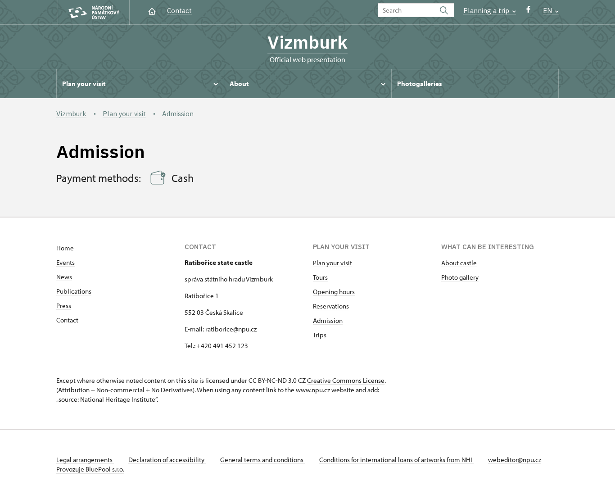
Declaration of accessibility (167, 459)
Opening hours (334, 291)
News (64, 276)
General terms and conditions (262, 459)
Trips (319, 335)
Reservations (331, 306)
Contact (179, 10)
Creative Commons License (345, 380)
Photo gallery (460, 277)
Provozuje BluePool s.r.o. (90, 469)
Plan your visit (332, 263)
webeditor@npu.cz (514, 459)
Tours (320, 277)
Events (65, 262)
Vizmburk (307, 42)
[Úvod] (152, 10)
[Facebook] (528, 11)
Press (63, 305)
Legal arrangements (85, 459)
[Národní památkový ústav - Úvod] (94, 12)
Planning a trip (487, 10)
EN (548, 10)
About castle (459, 263)
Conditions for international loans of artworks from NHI (396, 459)
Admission (328, 320)
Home (65, 248)
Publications (73, 291)
